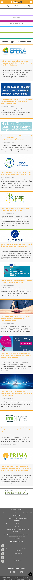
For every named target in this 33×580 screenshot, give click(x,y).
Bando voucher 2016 (18, 553)
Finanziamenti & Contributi (16, 23)
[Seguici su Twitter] (15, 572)
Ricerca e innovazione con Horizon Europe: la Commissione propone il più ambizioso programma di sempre (16, 101)
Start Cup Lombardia (18, 560)
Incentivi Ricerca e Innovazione (16, 29)
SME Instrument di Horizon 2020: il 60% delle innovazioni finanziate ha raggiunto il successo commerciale (16, 318)
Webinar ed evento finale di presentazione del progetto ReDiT (17, 513)
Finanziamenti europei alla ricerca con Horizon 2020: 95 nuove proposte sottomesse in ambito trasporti (16, 393)
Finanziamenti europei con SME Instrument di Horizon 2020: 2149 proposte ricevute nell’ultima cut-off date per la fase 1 (16, 138)
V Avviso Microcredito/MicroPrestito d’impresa (18, 557)
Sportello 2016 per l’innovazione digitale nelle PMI (18, 545)
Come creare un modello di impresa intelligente (17, 523)
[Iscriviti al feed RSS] (11, 572)
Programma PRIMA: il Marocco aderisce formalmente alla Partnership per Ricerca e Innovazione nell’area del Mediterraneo (16, 468)
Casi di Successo (16, 17)
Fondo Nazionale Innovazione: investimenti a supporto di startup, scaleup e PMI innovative (17, 535)
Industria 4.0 (16, 34)
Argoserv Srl (21, 579)
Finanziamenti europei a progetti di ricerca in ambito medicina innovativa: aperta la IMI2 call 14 (16, 430)
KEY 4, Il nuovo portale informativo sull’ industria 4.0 (17, 529)
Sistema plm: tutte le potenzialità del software (17, 518)
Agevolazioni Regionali (16, 12)
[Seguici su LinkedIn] (22, 572)
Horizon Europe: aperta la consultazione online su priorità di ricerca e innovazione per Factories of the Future (16, 63)
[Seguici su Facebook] (18, 572)
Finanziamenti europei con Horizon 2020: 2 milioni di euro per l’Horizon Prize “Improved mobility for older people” (16, 355)
